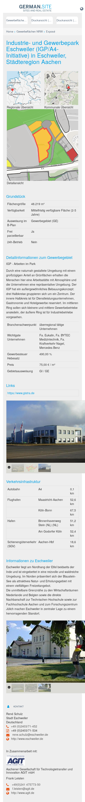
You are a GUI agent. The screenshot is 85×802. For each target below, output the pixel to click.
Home (9, 31)
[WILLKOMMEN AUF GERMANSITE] (35, 8)
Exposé (50, 31)
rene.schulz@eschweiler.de (30, 734)
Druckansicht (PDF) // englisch (67, 20)
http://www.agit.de (22, 793)
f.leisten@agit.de (23, 788)
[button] (82, 8)
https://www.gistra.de (20, 393)
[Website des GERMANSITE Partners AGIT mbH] (15, 760)
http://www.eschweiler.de (27, 739)
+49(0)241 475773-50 (26, 784)
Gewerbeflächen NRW (17, 20)
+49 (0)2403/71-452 (24, 726)
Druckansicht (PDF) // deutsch (42, 20)
